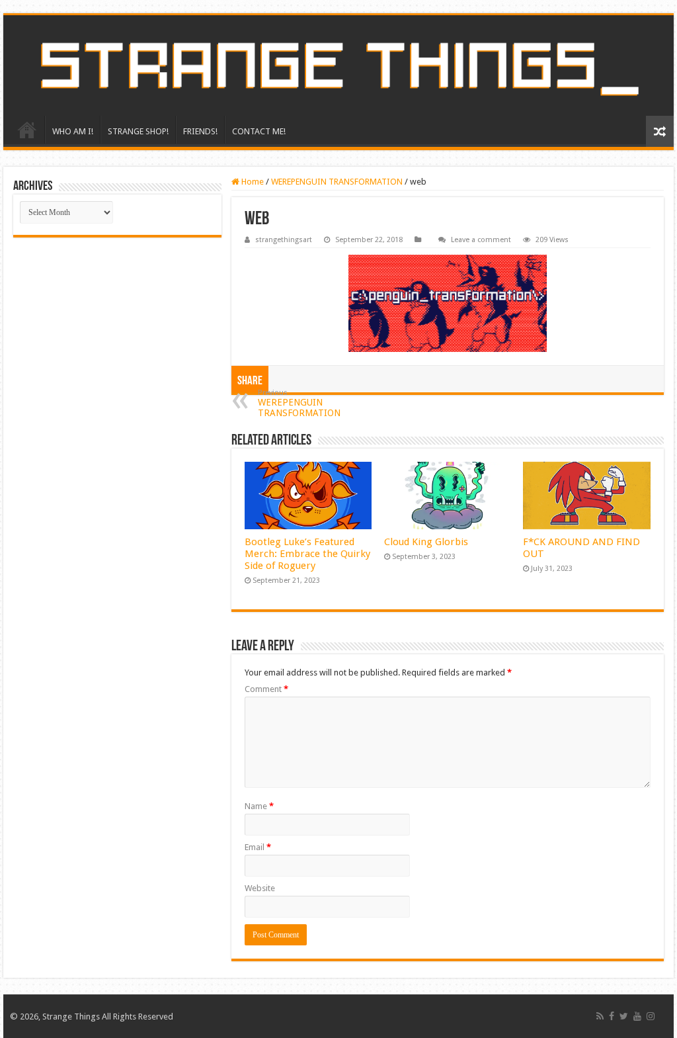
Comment (266, 689)
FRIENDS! (200, 131)
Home (251, 182)
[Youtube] (637, 1016)
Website (260, 888)
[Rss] (600, 1016)
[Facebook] (612, 1016)
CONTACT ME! (259, 131)
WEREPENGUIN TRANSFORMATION (337, 182)
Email (258, 847)
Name (259, 806)
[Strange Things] (338, 65)
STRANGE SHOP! (138, 131)
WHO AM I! (72, 131)
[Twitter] (623, 1016)
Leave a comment (481, 240)
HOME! (27, 130)
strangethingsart (283, 240)
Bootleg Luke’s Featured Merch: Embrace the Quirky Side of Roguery (307, 554)
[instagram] (650, 1016)
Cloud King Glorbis (426, 542)
